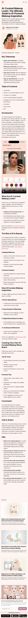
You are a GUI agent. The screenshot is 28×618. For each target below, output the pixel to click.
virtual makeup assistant (18, 226)
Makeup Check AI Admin (12, 27)
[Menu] (26, 2)
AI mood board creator (20, 337)
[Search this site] (24, 2)
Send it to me (22, 608)
